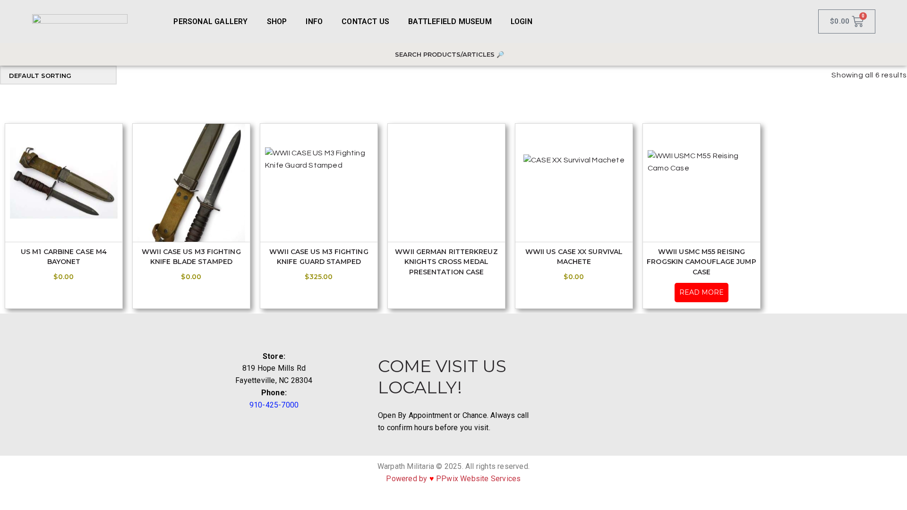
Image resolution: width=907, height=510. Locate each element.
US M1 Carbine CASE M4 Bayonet (64, 256)
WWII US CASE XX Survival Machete (574, 256)
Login (521, 21)
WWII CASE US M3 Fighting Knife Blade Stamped (191, 256)
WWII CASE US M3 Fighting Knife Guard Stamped (318, 256)
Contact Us (365, 21)
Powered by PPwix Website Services (453, 478)
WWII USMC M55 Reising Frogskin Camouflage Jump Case (701, 261)
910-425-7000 (274, 404)
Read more (701, 292)
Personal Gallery (210, 21)
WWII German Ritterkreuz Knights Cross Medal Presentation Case (446, 261)
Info (314, 21)
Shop (277, 21)
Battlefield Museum (450, 21)
